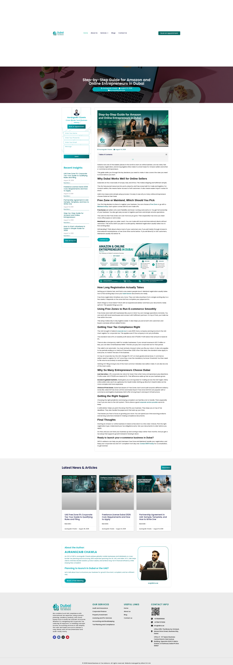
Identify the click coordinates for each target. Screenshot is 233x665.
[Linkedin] (54, 637)
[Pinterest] (67, 637)
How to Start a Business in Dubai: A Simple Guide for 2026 (74, 228)
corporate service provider (149, 402)
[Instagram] (63, 637)
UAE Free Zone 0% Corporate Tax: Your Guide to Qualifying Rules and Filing (75, 175)
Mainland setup (102, 206)
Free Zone (153, 204)
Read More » (67, 183)
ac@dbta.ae (153, 583)
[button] (166, 154)
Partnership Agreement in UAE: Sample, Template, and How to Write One (76, 202)
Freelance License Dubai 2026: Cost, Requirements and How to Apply (76, 189)
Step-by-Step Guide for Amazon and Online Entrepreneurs (73, 215)
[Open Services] (107, 33)
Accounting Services (117, 90)
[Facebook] (58, 637)
